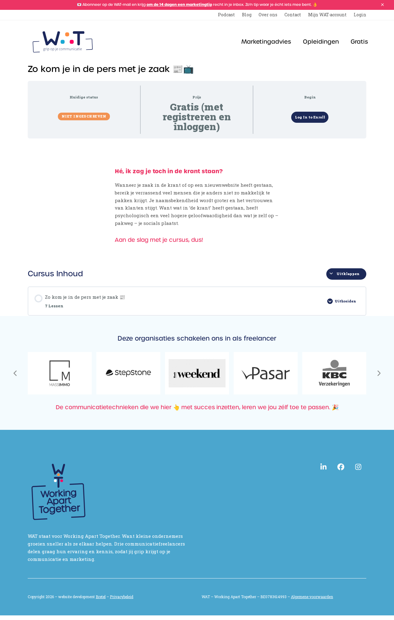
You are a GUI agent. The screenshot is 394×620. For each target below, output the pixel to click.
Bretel (101, 596)
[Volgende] (378, 373)
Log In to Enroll (310, 117)
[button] (382, 4)
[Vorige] (15, 373)
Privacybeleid (121, 596)
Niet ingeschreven (84, 116)
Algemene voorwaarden (312, 596)
